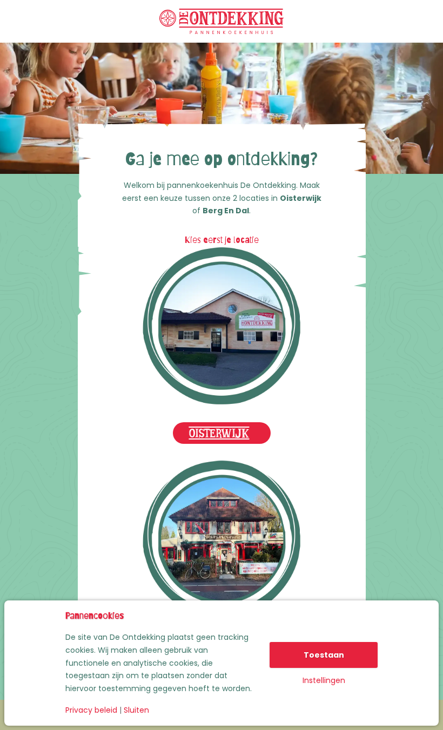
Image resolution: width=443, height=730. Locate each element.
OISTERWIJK (219, 431)
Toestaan (324, 655)
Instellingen (324, 680)
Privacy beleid (91, 710)
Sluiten (136, 710)
